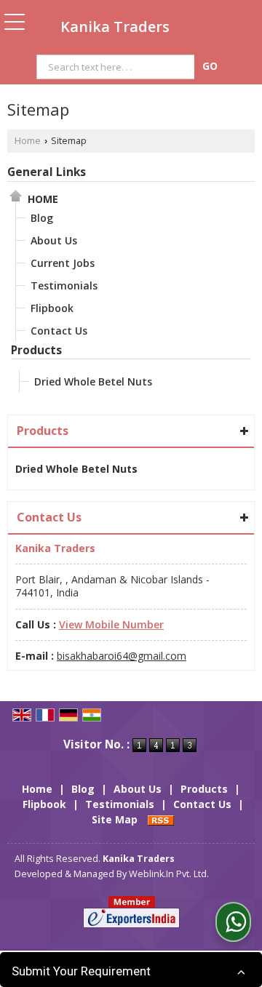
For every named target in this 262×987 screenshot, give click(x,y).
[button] (111, 624)
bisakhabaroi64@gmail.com (121, 656)
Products (36, 350)
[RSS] (161, 819)
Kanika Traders (115, 27)
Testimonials (64, 285)
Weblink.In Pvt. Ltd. (169, 874)
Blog (42, 218)
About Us (54, 240)
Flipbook (52, 308)
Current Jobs (63, 263)
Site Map (115, 819)
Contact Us (59, 330)
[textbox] (117, 67)
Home (28, 141)
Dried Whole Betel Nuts (93, 381)
